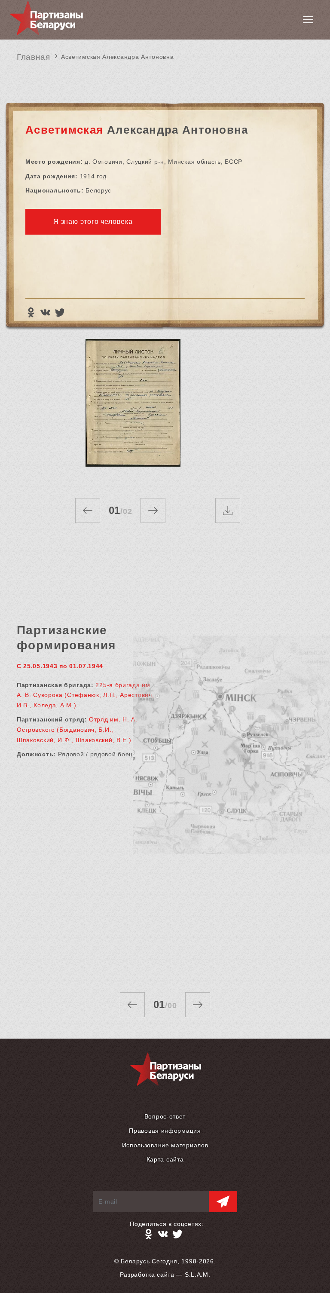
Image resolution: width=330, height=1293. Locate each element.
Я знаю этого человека (93, 221)
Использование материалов (165, 1145)
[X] (60, 312)
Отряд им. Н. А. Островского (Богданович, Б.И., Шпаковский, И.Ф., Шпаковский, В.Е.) (77, 729)
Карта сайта (165, 1159)
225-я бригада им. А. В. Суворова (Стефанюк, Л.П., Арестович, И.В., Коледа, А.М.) (85, 695)
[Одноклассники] (30, 312)
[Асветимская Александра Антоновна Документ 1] (132, 410)
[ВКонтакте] (45, 312)
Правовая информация (165, 1130)
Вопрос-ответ (165, 1116)
